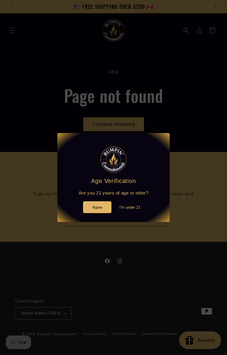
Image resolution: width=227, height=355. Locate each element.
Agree (97, 207)
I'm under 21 (129, 207)
